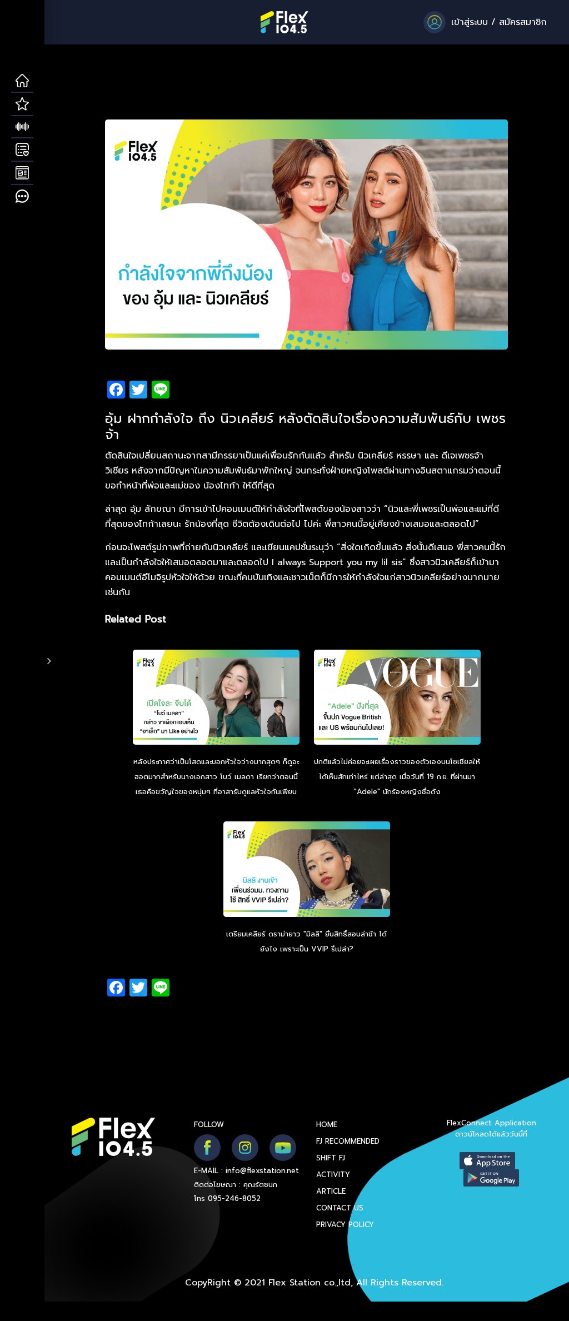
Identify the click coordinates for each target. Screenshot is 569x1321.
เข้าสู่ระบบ (469, 22)
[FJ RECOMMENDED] (22, 104)
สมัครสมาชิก (523, 22)
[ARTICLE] (22, 173)
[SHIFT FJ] (22, 127)
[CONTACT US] (22, 196)
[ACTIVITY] (22, 150)
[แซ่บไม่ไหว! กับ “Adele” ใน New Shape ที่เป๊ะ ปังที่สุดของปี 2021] (397, 698)
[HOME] (22, 81)
